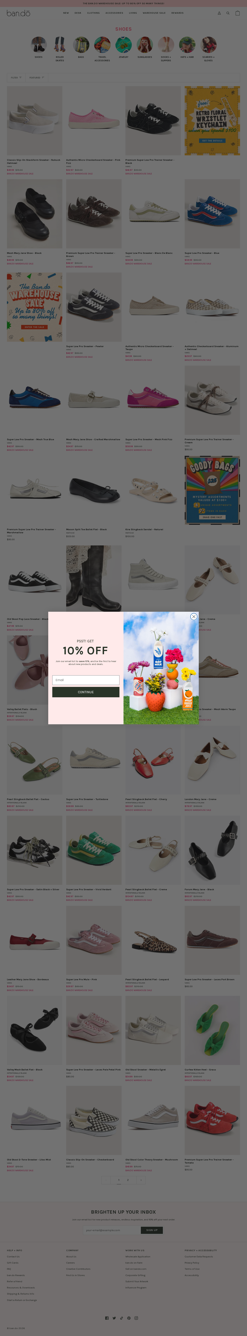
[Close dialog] (193, 616)
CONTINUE (86, 692)
